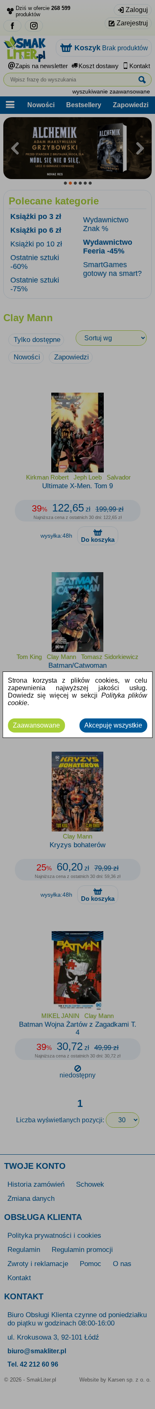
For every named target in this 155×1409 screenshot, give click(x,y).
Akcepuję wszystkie (113, 725)
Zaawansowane (36, 725)
